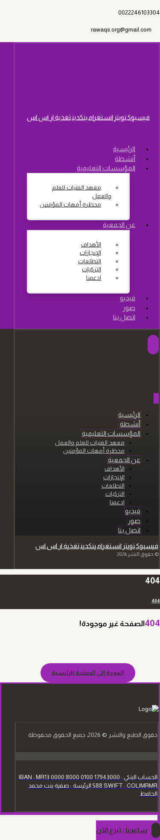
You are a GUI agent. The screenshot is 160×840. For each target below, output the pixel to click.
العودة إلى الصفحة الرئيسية (88, 672)
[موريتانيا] (114, 85)
